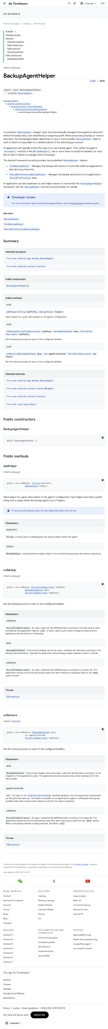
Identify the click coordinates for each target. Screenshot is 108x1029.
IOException (13, 696)
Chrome (7, 984)
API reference (11, 14)
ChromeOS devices (82, 905)
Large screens (79, 896)
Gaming (42, 896)
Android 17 (8, 935)
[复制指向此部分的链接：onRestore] (20, 715)
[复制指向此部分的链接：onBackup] (19, 570)
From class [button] (30, 258)
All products (9, 998)
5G (39, 918)
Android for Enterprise (13, 900)
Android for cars (80, 909)
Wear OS (77, 900)
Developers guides (46, 942)
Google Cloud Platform (13, 993)
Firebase (7, 989)
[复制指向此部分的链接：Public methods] (31, 456)
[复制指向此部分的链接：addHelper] (19, 466)
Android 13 (8, 953)
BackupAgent (25, 93)
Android (7, 896)
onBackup (11, 331)
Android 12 (8, 957)
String (22, 311)
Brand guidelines (30, 1008)
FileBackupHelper (19, 166)
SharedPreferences (20, 178)
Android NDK (44, 955)
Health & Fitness (45, 905)
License (16, 1008)
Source (6, 909)
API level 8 (16, 68)
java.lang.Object (10, 101)
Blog (5, 918)
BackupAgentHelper (91, 183)
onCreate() (10, 151)
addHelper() (43, 151)
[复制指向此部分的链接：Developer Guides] (38, 197)
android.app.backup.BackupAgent (31, 109)
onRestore (11, 353)
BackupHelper (84, 139)
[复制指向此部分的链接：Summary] (21, 241)
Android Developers (11, 24)
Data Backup (77, 203)
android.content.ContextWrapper (26, 106)
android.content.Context (19, 103)
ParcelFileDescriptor (29, 331)
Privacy (41, 914)
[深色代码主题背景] (102, 437)
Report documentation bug (85, 939)
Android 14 (8, 948)
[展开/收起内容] (15, 31)
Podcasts (7, 923)
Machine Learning (46, 900)
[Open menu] (4, 3)
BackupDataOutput (63, 331)
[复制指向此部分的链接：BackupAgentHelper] (32, 429)
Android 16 (8, 939)
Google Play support (82, 944)
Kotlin (93, 80)
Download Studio (46, 951)
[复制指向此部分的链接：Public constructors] (38, 419)
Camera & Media (45, 909)
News (5, 914)
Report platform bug (82, 935)
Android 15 (8, 944)
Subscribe (39, 1014)
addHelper (11, 311)
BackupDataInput (27, 353)
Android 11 (8, 962)
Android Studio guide (47, 937)
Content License (81, 864)
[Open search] (69, 3)
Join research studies (82, 948)
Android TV (78, 914)
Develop (26, 24)
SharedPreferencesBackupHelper (28, 174)
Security (7, 905)
